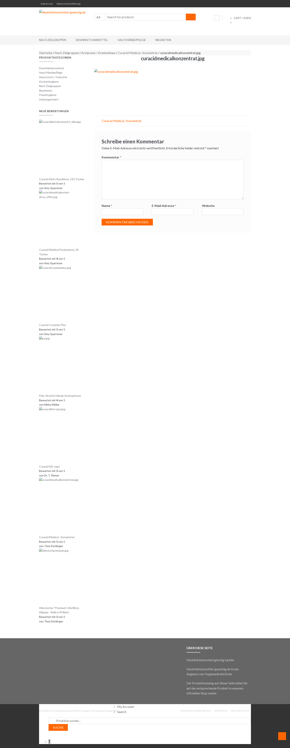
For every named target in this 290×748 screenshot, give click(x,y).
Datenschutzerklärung (68, 3)
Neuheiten (163, 40)
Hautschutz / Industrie (53, 77)
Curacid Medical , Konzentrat (138, 53)
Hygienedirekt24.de (218, 674)
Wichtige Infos (240, 710)
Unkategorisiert (49, 99)
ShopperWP (110, 710)
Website (208, 205)
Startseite (45, 53)
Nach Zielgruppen (52, 40)
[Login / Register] (217, 17)
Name (107, 205)
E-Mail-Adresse (164, 205)
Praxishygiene (47, 95)
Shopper (86, 710)
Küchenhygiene (49, 81)
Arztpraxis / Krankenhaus (98, 53)
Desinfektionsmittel (92, 40)
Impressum (47, 3)
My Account (125, 706)
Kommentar (111, 157)
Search (121, 712)
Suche (58, 727)
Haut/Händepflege (132, 40)
